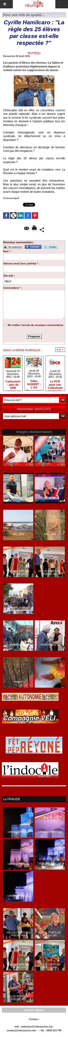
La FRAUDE (11, 799)
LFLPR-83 (49, 460)
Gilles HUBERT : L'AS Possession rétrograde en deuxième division (34, 384)
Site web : (9, 275)
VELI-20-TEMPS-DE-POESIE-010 (18, 572)
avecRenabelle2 (18, 497)
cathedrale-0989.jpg (18, 895)
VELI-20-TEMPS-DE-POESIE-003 (18, 998)
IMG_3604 (50, 534)
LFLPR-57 (18, 460)
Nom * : (7, 251)
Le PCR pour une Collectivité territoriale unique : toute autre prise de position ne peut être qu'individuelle (55, 384)
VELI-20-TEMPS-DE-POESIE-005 (18, 934)
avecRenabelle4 (50, 497)
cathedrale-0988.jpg (49, 863)
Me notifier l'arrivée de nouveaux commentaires (35, 325)
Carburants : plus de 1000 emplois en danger (12, 384)
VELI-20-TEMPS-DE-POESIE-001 (49, 934)
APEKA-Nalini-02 (18, 644)
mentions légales (34, 1010)
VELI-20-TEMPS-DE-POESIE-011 (49, 572)
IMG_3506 (18, 534)
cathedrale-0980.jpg (18, 863)
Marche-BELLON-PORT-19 (18, 608)
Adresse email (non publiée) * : (21, 263)
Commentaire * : (12, 287)
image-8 (18, 681)
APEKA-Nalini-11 (50, 644)
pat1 (49, 681)
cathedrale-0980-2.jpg (50, 831)
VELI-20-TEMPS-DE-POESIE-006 (49, 966)
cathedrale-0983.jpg (18, 831)
